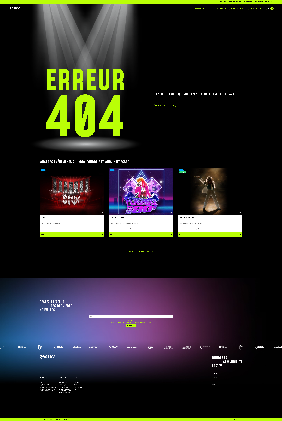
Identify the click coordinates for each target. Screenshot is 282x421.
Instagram (214, 377)
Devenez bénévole (64, 387)
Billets (42, 234)
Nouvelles (77, 382)
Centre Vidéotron (44, 384)
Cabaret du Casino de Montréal (48, 387)
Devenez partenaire (235, 1)
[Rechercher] (269, 8)
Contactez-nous (269, 1)
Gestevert (76, 384)
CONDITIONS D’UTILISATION (61, 419)
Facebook (214, 373)
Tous (41, 382)
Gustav (61, 394)
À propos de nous (247, 1)
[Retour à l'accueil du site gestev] (14, 8)
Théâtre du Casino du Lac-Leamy (48, 389)
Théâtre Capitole (44, 386)
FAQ (75, 389)
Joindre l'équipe (223, 1)
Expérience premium (220, 8)
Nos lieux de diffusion (258, 8)
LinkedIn (214, 380)
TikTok (213, 384)
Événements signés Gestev (239, 8)
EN (272, 8)
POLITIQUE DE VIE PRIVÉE (46, 419)
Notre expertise (258, 1)
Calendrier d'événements (202, 8)
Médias (76, 386)
